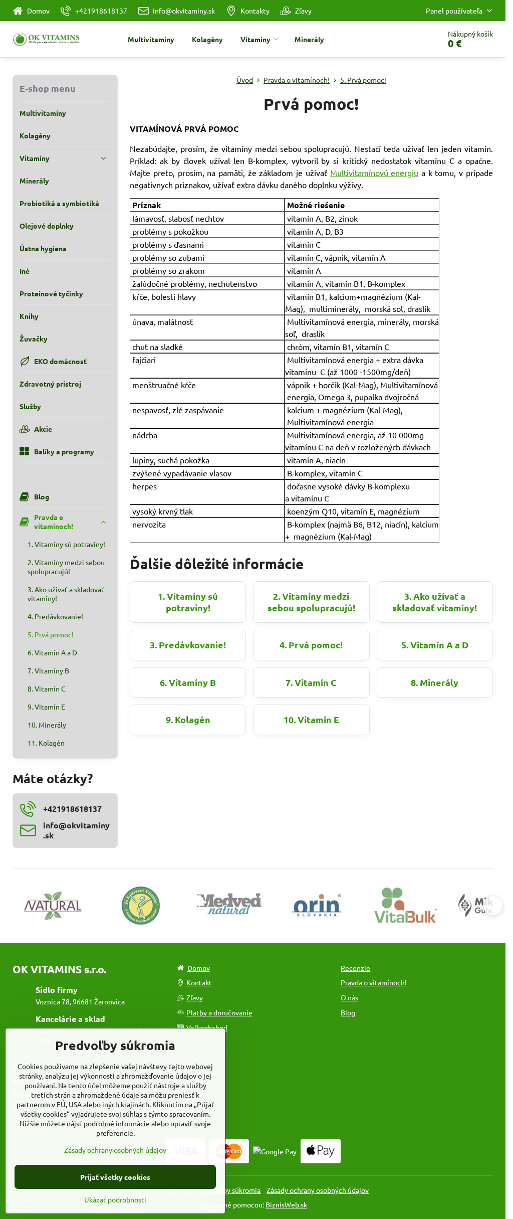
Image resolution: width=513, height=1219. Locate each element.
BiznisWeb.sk (286, 1204)
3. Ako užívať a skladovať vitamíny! (434, 601)
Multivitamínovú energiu (374, 172)
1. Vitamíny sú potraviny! (188, 601)
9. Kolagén (188, 719)
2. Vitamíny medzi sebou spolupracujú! (311, 601)
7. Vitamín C (311, 682)
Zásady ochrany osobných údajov (318, 1189)
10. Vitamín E (311, 719)
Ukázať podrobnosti (115, 1199)
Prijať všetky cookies (115, 1176)
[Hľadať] (404, 39)
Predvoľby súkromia (229, 1189)
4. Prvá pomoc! (311, 644)
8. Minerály (434, 682)
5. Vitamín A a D (434, 644)
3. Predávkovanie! (188, 644)
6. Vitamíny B (188, 682)
